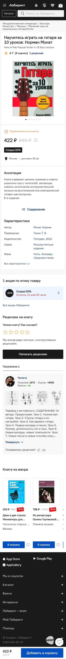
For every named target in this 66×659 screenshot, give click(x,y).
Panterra (22, 377)
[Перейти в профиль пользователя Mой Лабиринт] (44, 5)
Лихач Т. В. (40, 233)
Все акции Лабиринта (16, 305)
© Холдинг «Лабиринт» (17, 637)
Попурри (39, 238)
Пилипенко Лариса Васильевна (16, 524)
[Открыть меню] (4, 5)
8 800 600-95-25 (13, 642)
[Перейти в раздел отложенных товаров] (52, 5)
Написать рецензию (33, 354)
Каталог (9, 13)
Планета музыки (43, 524)
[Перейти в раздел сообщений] (36, 5)
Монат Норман (43, 227)
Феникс (7, 528)
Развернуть (12, 442)
